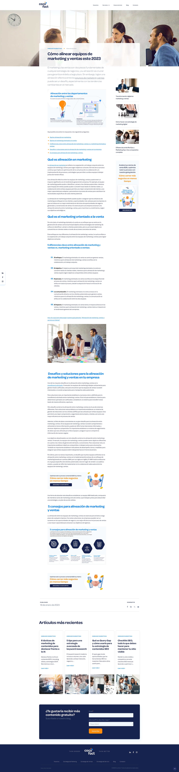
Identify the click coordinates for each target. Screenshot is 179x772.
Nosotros (95, 5)
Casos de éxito (118, 5)
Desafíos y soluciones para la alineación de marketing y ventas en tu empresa (76, 149)
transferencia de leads (55, 385)
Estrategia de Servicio (103, 761)
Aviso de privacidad (46, 768)
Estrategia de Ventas (87, 761)
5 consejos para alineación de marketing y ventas (66, 153)
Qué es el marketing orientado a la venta (63, 140)
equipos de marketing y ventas (89, 77)
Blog (127, 5)
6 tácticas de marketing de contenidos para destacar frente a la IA (50, 646)
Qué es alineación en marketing (60, 137)
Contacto (135, 5)
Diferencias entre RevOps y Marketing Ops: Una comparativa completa (127, 149)
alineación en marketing (58, 165)
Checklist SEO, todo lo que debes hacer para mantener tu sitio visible (127, 646)
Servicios (105, 5)
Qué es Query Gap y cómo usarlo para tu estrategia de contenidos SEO (102, 644)
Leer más (44, 668)
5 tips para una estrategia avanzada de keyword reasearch (77, 644)
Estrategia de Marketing (70, 761)
